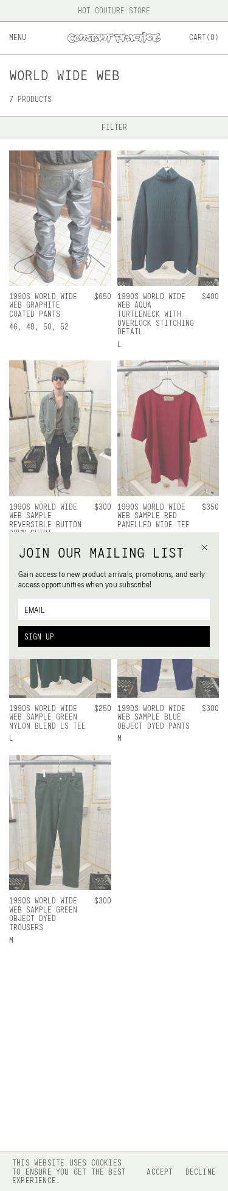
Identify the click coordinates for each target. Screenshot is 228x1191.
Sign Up (39, 636)
